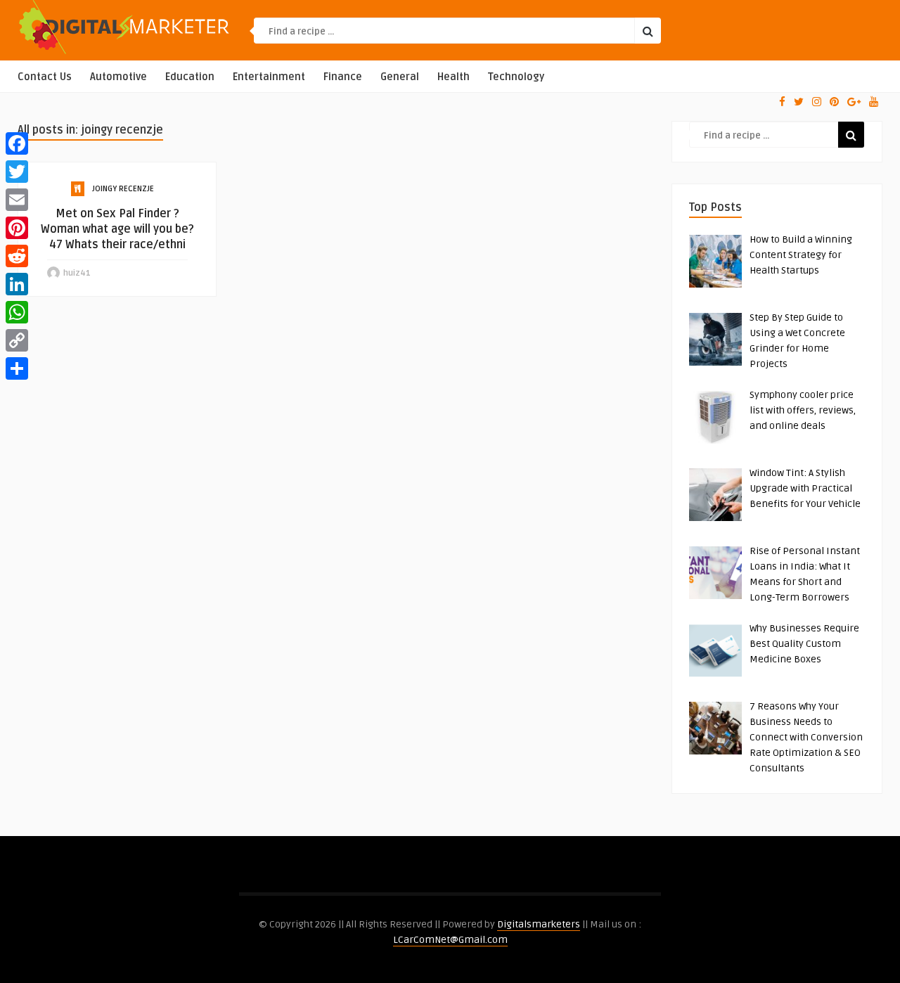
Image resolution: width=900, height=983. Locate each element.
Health (453, 77)
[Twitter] (17, 172)
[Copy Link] (17, 340)
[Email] (17, 200)
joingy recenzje (123, 188)
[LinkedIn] (17, 284)
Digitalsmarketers (538, 924)
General (399, 77)
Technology (516, 77)
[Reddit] (17, 256)
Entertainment (269, 77)
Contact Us (45, 77)
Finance (342, 77)
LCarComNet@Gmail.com (450, 940)
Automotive (118, 77)
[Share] (17, 368)
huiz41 (77, 273)
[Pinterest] (17, 228)
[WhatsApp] (17, 312)
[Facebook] (17, 143)
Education (189, 77)
